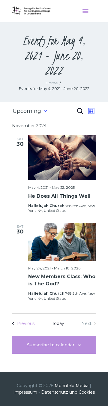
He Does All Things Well (59, 196)
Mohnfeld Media (71, 385)
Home (52, 82)
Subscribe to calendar (50, 345)
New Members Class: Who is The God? (61, 280)
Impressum (25, 392)
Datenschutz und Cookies (68, 392)
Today (58, 323)
